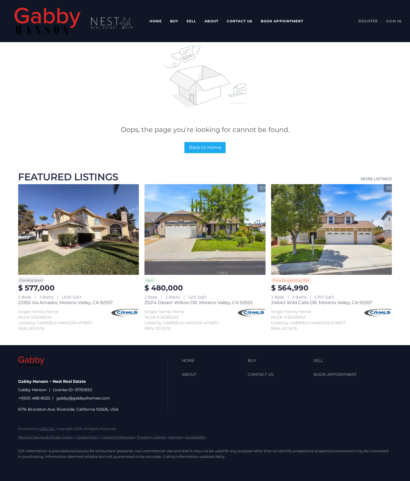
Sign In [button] (394, 21)
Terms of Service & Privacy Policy (45, 437)
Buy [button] (174, 21)
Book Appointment (282, 21)
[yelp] (73, 466)
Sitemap (175, 437)
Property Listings (151, 437)
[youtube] (105, 466)
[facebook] (25, 466)
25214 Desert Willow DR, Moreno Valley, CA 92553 (198, 302)
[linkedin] (41, 466)
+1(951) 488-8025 (34, 398)
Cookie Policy (87, 437)
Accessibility (195, 437)
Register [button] (368, 21)
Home (155, 21)
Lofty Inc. (47, 429)
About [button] (211, 21)
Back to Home (205, 147)
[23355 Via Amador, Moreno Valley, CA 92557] (78, 229)
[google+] (122, 466)
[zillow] (57, 466)
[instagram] (89, 466)
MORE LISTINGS (376, 178)
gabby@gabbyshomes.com (83, 398)
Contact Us (239, 21)
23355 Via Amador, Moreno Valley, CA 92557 (65, 302)
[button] (47, 21)
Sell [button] (191, 21)
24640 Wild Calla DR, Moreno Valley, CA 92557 (321, 302)
